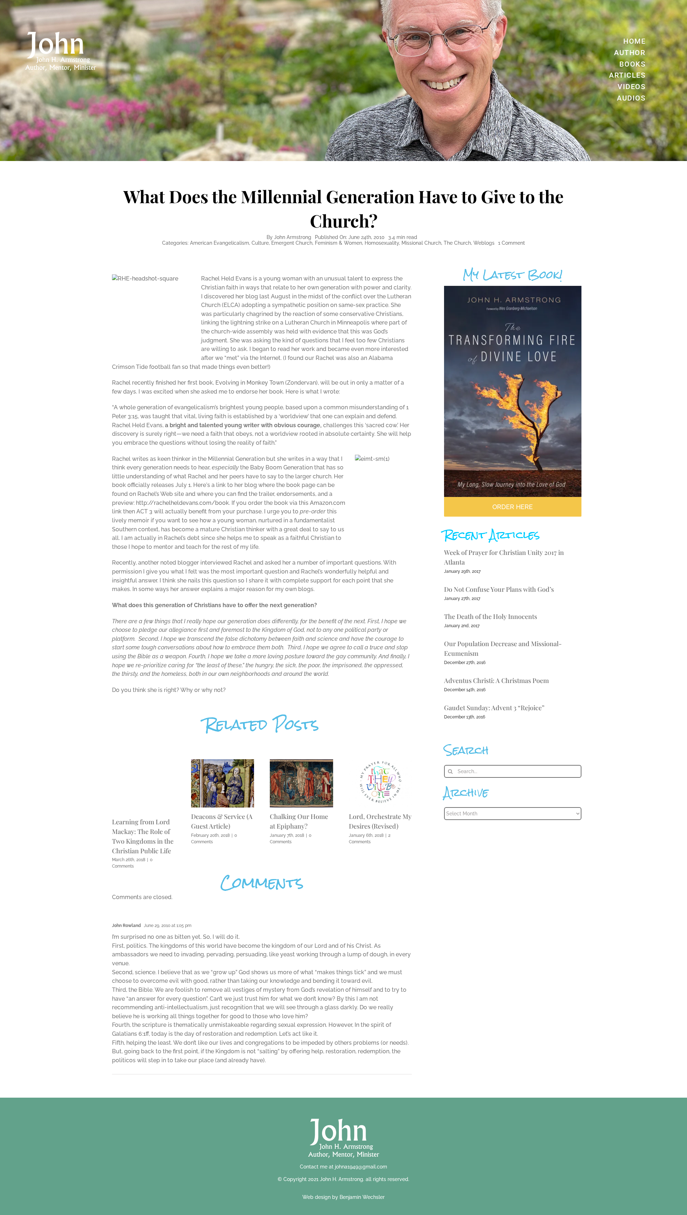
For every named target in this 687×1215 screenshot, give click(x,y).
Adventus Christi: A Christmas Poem (496, 680)
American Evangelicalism (219, 243)
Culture (260, 243)
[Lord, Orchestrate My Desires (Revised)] (380, 762)
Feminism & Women (338, 243)
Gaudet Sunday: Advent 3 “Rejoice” (494, 707)
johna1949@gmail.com (361, 1167)
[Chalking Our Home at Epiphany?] (301, 762)
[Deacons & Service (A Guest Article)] (222, 762)
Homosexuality (382, 243)
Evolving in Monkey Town (249, 382)
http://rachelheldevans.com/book (182, 502)
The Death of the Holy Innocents (490, 616)
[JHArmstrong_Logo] (343, 1114)
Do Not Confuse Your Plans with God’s (499, 589)
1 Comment (511, 243)
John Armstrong (292, 237)
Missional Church (421, 243)
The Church (457, 243)
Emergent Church (291, 243)
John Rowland (126, 925)
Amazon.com (327, 502)
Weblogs (483, 243)
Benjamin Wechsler (362, 1197)
